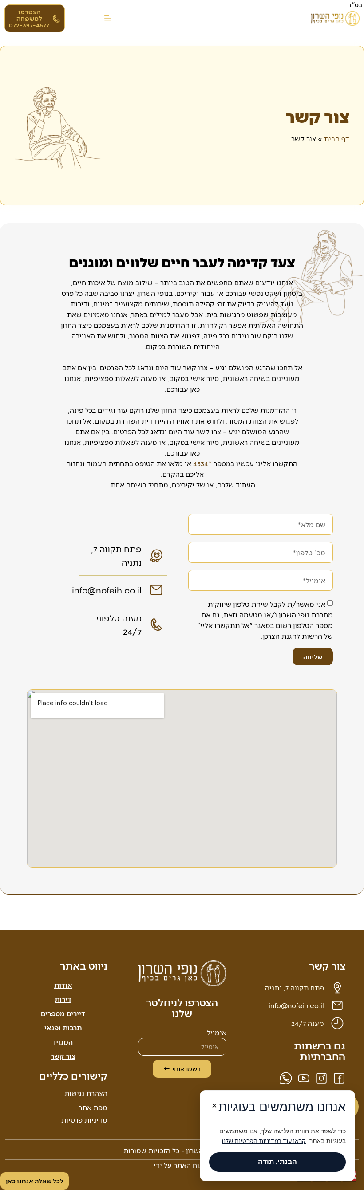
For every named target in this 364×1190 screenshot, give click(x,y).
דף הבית (336, 138)
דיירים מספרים (63, 1013)
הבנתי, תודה (277, 1162)
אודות (63, 985)
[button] (107, 18)
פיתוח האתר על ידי (182, 1165)
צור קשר (63, 1056)
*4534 (202, 463)
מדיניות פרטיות (84, 1119)
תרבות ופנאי (63, 1027)
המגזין (63, 1041)
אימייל (216, 1033)
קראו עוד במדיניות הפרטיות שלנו (264, 1140)
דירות (63, 999)
